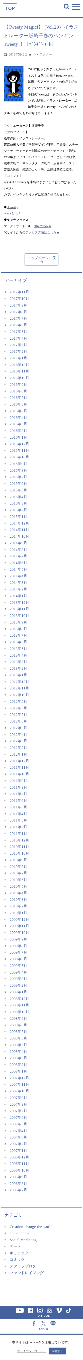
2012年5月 (18, 728)
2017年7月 (18, 318)
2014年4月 (18, 576)
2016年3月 (18, 424)
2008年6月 (18, 1038)
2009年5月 (18, 966)
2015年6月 (18, 483)
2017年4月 (18, 338)
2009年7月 (18, 952)
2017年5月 (18, 332)
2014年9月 (18, 543)
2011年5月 (18, 807)
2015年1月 (18, 517)
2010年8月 (18, 867)
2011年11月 (19, 767)
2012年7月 (18, 715)
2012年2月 (18, 748)
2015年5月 (18, 490)
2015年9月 (18, 464)
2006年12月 (19, 1157)
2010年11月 (19, 847)
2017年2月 (18, 351)
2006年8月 (18, 1184)
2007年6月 (18, 1117)
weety (14, 207)
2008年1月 (18, 1071)
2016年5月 (18, 411)
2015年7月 (18, 477)
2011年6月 (18, 800)
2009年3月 (18, 979)
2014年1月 (18, 596)
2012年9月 (18, 701)
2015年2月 (18, 510)
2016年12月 (19, 365)
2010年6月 (18, 880)
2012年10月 (19, 695)
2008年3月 (18, 1058)
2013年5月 (18, 649)
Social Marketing (23, 1240)
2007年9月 (18, 1098)
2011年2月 (18, 827)
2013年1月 (18, 675)
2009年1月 (18, 992)
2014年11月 (19, 530)
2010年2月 (18, 906)
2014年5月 (18, 569)
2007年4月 (18, 1131)
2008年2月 (18, 1065)
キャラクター (42, 54)
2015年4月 (18, 497)
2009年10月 (19, 932)
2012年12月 (19, 682)
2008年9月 (18, 1018)
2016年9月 (18, 384)
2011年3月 (18, 820)
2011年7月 (18, 794)
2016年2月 (18, 431)
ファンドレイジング (27, 1273)
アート (15, 1246)
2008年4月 (18, 1051)
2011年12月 (19, 761)
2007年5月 (18, 1124)
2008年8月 (18, 1025)
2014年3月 (18, 582)
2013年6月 (18, 642)
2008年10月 (19, 1012)
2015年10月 (19, 457)
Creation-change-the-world (31, 1227)
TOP (10, 8)
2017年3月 (18, 345)
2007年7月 (18, 1111)
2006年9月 (18, 1177)
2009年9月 (18, 939)
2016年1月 (18, 437)
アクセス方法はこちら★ (42, 232)
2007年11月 (19, 1084)
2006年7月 (18, 1190)
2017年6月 (18, 325)
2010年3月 (18, 899)
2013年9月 (18, 622)
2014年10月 (19, 536)
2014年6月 (18, 563)
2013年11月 (19, 609)
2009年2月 (18, 985)
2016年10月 (19, 378)
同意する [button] (57, 1351)
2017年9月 (18, 305)
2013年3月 (18, 662)
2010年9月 (18, 860)
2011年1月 (18, 833)
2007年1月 (18, 1150)
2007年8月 (18, 1104)
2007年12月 (19, 1078)
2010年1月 (18, 913)
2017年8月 (18, 312)
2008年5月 (18, 1045)
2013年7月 (18, 635)
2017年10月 (19, 299)
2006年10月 (19, 1170)
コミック (17, 1259)
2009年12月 (19, 919)
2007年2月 (18, 1144)
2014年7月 (18, 556)
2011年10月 (19, 774)
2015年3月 (18, 503)
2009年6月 (18, 959)
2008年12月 (19, 999)
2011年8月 (18, 787)
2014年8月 (18, 550)
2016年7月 (18, 398)
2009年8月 (18, 946)
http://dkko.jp (42, 226)
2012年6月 (18, 721)
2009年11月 (19, 926)
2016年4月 (18, 418)
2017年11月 (19, 292)
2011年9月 (18, 781)
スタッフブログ (23, 1266)
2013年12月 (19, 602)
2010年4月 (18, 893)
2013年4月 (18, 655)
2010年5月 (18, 886)
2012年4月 (18, 734)
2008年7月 (18, 1031)
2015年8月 (18, 470)
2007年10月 (19, 1091)
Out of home (19, 1233)
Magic (8, 213)
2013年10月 (19, 616)
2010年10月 (19, 853)
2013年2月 (18, 668)
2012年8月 (18, 708)
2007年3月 (18, 1137)
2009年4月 (18, 972)
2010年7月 (18, 873)
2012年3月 (18, 741)
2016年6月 (18, 404)
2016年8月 (18, 391)
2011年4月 (18, 814)
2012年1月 (18, 754)
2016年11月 (19, 371)
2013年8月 (18, 629)
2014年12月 (19, 523)
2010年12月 (19, 840)
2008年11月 (19, 1005)
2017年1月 (18, 358)
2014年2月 (18, 589)
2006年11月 (19, 1164)
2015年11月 (19, 450)
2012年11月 (19, 688)
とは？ (16, 213)
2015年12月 (19, 444)
